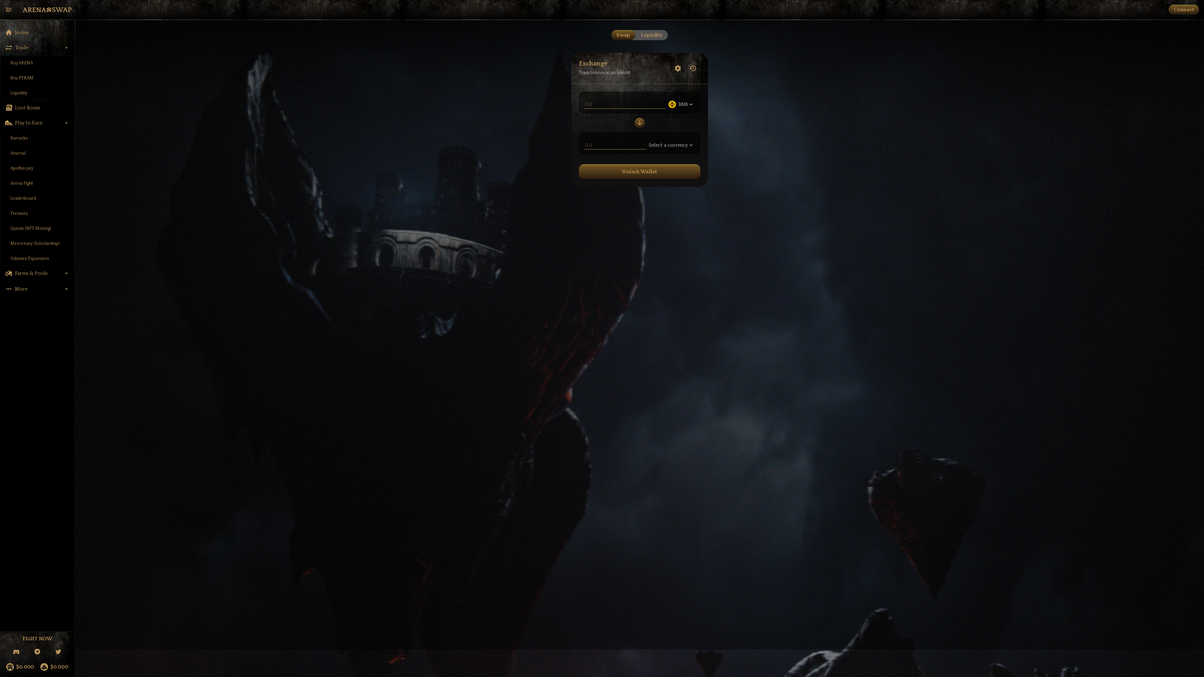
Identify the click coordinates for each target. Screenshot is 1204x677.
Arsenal (18, 153)
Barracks (19, 138)
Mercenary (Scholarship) (35, 243)
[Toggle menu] (9, 10)
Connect (1184, 10)
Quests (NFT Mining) (30, 228)
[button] (37, 32)
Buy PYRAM (22, 78)
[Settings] (677, 68)
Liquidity (18, 93)
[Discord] (16, 652)
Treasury (19, 213)
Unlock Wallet (639, 172)
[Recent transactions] (692, 68)
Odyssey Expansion (29, 258)
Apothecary (21, 168)
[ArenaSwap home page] (47, 10)
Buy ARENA (21, 63)
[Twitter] (58, 652)
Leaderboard (23, 198)
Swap (623, 35)
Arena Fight (21, 183)
